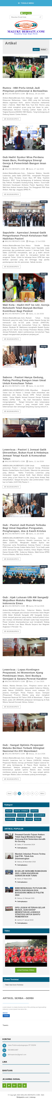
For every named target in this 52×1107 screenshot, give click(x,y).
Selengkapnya (13, 119)
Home (36, 49)
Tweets (5, 1025)
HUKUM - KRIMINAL (21, 811)
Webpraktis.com (22, 1097)
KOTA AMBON (39, 815)
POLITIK (9, 811)
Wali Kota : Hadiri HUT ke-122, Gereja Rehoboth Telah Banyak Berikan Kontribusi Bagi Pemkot (26, 307)
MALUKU (20, 819)
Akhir (42, 793)
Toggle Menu (27, 3)
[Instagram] (19, 1085)
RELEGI (37, 819)
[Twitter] (9, 1085)
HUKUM (29, 819)
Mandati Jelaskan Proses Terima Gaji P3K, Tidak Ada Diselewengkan (30, 856)
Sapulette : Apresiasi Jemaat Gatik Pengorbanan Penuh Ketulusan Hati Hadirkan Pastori (25, 235)
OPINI (30, 815)
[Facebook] (4, 1085)
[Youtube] (24, 1085)
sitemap (32, 1097)
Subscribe (27, 13)
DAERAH (34, 811)
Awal (9, 793)
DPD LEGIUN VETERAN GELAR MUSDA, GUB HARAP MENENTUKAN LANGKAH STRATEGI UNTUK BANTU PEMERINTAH (30, 912)
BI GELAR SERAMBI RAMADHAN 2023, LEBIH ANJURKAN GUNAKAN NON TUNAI (31, 873)
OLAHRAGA (10, 819)
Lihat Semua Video (25, 970)
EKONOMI (21, 815)
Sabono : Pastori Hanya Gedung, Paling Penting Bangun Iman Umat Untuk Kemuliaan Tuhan (24, 380)
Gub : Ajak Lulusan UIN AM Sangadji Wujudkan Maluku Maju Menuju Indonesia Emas (25, 600)
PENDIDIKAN (10, 815)
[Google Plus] (14, 1085)
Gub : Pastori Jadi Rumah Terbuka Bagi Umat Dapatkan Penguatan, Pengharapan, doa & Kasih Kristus (24, 528)
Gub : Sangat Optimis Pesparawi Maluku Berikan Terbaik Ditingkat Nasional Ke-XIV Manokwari (23, 748)
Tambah (6, 1015)
